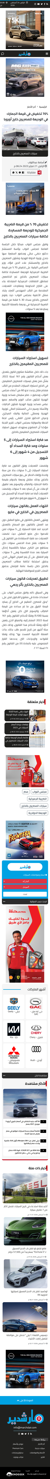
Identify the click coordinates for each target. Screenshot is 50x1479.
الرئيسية (43, 107)
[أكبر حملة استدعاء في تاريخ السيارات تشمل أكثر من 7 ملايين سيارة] (25, 1188)
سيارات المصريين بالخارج (34, 805)
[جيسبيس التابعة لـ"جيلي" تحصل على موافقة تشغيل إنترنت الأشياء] (25, 1317)
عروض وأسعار (18, 1444)
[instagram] (35, 4)
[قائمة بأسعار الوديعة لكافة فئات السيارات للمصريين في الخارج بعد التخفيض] (37, 741)
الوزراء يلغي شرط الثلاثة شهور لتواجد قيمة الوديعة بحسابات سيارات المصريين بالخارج (17, 713)
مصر (26, 791)
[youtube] (38, 4)
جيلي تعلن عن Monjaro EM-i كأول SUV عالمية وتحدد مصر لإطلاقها (22, 1142)
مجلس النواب (39, 791)
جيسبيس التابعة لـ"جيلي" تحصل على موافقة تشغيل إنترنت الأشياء (26, 1337)
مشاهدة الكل (41, 1075)
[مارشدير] (24, 54)
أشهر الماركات (37, 989)
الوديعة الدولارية (37, 812)
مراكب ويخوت (18, 1457)
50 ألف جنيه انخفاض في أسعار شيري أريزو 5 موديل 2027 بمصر (23, 1123)
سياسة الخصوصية (16, 1471)
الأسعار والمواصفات (37, 1452)
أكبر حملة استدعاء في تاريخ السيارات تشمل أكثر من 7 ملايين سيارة (25, 1208)
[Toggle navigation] (47, 53)
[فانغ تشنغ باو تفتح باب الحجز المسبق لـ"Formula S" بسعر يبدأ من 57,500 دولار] (25, 1231)
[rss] (47, 4)
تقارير (43, 1457)
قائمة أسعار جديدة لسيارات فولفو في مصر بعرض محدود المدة (23, 1132)
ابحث (25, 894)
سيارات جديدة (40, 1448)
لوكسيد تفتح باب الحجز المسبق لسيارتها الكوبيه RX (29, 1293)
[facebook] (44, 4)
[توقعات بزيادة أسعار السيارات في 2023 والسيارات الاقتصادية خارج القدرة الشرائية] (37, 728)
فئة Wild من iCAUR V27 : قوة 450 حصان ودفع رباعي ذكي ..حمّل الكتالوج (24, 1152)
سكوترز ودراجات (17, 1452)
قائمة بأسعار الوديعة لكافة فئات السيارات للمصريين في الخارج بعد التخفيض (16, 739)
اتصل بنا (28, 1471)
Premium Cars (18, 1448)
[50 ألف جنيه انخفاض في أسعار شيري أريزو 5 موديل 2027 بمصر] (25, 1103)
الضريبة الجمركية (38, 798)
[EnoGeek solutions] (15, 1474)
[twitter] (42, 4)
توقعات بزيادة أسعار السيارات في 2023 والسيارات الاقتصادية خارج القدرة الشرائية (17, 726)
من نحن (37, 1471)
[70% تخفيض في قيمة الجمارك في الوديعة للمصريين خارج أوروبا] (20, 172)
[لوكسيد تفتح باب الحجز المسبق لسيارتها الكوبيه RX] (25, 1273)
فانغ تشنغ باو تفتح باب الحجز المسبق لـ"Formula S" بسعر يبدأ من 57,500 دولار (27, 1250)
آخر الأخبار (31, 107)
